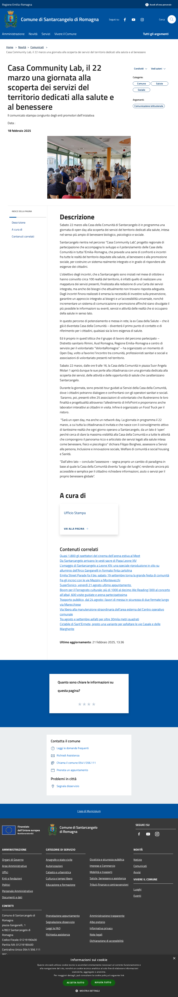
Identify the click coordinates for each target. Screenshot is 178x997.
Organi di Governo (12, 860)
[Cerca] (172, 19)
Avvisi (137, 872)
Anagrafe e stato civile (59, 860)
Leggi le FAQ (53, 928)
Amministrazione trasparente (107, 916)
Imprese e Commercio (102, 866)
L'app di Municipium (89, 811)
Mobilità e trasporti (101, 872)
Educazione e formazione (60, 885)
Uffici (5, 872)
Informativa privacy (101, 928)
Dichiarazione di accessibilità (106, 941)
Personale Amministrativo (17, 891)
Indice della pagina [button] (22, 211)
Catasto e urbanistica (58, 872)
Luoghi (137, 889)
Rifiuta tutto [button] (103, 982)
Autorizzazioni (54, 866)
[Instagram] (140, 19)
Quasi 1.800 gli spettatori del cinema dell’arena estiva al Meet (100, 555)
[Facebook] (123, 19)
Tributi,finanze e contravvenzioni (109, 884)
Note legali (96, 934)
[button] (89, 991)
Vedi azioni (157, 69)
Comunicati (37, 47)
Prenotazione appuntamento (63, 916)
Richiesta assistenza (58, 934)
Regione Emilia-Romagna (17, 4)
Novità (22, 47)
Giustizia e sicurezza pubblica (107, 859)
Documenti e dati (12, 897)
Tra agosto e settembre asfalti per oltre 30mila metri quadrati (99, 619)
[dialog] (89, 976)
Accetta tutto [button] (75, 982)
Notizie (138, 860)
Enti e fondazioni (12, 878)
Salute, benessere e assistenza (108, 878)
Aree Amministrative (14, 866)
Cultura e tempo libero (59, 878)
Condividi (139, 69)
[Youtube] (132, 19)
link (122, 975)
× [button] (174, 958)
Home (9, 47)
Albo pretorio (97, 922)
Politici (6, 885)
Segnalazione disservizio (60, 922)
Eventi (137, 896)
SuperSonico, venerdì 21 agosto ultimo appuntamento (96, 585)
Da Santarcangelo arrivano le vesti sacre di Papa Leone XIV (98, 560)
